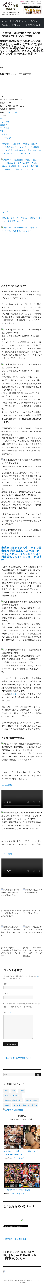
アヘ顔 (21, 1090)
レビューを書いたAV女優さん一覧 (14, 21)
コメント (7, 1013)
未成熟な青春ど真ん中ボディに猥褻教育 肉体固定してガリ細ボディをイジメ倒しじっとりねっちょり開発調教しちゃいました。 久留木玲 (21, 553)
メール (6, 993)
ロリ (2, 119)
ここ (30, 3)
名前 (5, 984)
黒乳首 (3, 131)
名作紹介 (23, 1282)
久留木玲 (3, 134)
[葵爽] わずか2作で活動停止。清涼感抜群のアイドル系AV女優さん (11, 913)
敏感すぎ (3, 125)
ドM (6, 1090)
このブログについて (33, 25)
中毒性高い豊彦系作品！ (13, 1100)
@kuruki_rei (12, 112)
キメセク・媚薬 (31, 1100)
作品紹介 (34, 21)
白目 (13, 1090)
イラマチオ (4, 122)
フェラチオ (4, 128)
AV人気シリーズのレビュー (12, 25)
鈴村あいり (15, 694)
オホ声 (7, 1105)
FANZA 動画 (6, 785)
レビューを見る (17, 1158)
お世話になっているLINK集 (15, 1239)
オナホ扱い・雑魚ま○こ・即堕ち (25, 1105)
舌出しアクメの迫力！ (13, 1095)
